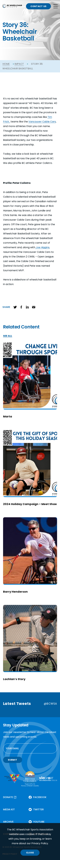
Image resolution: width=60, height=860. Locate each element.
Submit (12, 759)
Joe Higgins (42, 247)
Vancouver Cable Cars (42, 121)
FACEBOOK (39, 797)
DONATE (8, 797)
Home (6, 64)
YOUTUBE (38, 821)
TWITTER (38, 809)
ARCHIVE (8, 821)
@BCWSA (50, 704)
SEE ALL (7, 336)
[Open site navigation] (55, 6)
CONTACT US (38, 6)
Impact (19, 64)
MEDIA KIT (9, 809)
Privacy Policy (39, 843)
